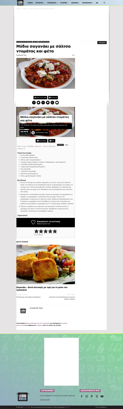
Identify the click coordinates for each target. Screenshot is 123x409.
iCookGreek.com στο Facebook (38, 323)
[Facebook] (82, 397)
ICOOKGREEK (27, 407)
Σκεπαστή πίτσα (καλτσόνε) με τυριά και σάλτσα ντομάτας (62, 298)
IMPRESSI (67, 407)
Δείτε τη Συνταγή (41, 97)
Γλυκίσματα (51, 3)
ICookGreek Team (21, 55)
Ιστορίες (63, 3)
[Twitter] (97, 397)
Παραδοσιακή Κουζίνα (44, 41)
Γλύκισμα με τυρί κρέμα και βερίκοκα (28, 297)
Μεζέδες (31, 146)
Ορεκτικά (35, 41)
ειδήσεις (39, 325)
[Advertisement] (61, 24)
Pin (52, 141)
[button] (104, 3)
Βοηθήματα (87, 3)
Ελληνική (52, 146)
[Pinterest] (92, 397)
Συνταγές (39, 3)
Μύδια (66, 145)
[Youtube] (102, 397)
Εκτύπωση (54, 97)
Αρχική (30, 3)
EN (97, 3)
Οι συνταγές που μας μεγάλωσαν (24, 41)
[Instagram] (87, 397)
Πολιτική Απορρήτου (101, 407)
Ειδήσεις (74, 3)
